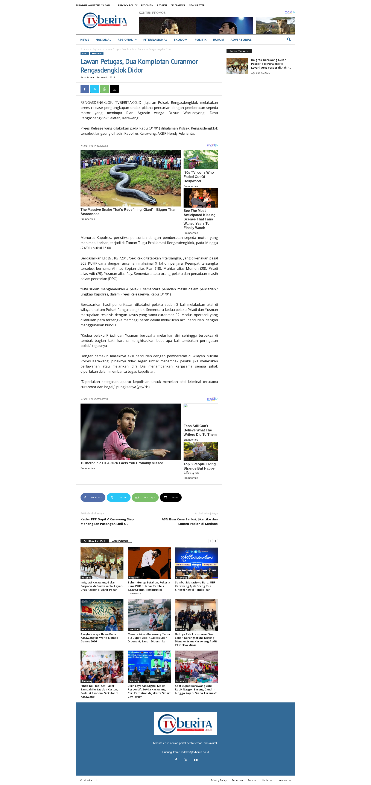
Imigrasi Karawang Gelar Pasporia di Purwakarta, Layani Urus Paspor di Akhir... (271, 63)
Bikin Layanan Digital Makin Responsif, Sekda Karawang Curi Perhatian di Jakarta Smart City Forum (149, 691)
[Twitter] (94, 89)
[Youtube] (195, 760)
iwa (92, 77)
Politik (201, 40)
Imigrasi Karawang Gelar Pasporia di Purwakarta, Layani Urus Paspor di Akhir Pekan (102, 586)
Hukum (218, 40)
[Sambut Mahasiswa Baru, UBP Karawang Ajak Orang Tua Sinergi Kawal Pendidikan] (196, 563)
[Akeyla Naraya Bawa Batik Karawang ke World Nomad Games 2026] (102, 615)
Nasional (103, 40)
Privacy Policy (127, 5)
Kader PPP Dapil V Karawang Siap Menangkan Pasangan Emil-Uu (107, 521)
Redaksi (162, 5)
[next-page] (216, 541)
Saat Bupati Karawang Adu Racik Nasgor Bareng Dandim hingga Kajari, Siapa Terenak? (196, 689)
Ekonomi (181, 40)
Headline (86, 577)
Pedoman (147, 5)
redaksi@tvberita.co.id (195, 752)
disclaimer (177, 5)
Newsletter (197, 5)
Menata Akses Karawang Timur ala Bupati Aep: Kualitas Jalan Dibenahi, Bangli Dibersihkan (149, 637)
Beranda (85, 49)
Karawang (181, 577)
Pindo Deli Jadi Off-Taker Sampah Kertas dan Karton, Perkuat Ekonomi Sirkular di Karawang (100, 691)
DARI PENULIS (120, 540)
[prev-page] (210, 541)
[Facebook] (85, 89)
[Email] (114, 89)
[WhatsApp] (104, 89)
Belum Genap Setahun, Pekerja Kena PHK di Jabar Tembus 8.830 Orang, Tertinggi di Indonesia (149, 587)
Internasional (155, 40)
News (84, 40)
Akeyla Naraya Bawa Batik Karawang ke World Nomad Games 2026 (99, 637)
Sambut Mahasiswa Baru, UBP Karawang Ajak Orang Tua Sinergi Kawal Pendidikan (195, 586)
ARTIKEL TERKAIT (94, 540)
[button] (288, 39)
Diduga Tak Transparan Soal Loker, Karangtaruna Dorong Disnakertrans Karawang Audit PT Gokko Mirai (196, 639)
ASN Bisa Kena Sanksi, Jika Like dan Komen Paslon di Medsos (190, 521)
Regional (125, 40)
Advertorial (241, 40)
